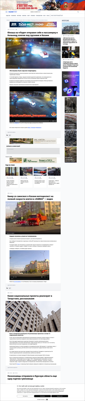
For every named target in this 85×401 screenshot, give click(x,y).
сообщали (16, 122)
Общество (8, 15)
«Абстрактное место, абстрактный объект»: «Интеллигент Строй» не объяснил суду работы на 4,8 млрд (70, 41)
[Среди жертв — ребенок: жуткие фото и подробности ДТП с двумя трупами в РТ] (54, 171)
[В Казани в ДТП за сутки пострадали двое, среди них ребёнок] (40, 171)
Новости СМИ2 (9, 156)
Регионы (16, 372)
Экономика (13, 15)
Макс (29, 127)
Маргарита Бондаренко (13, 367)
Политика (24, 15)
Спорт (28, 15)
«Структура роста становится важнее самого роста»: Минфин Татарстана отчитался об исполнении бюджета (70, 65)
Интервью (19, 15)
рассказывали (17, 281)
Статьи (48, 15)
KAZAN (13, 12)
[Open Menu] (7, 12)
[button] (33, 104)
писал (18, 364)
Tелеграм (33, 127)
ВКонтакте (38, 127)
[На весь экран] (55, 121)
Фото (44, 15)
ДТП (10, 135)
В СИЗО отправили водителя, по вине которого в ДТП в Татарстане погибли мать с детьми (12, 183)
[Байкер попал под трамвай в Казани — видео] (26, 171)
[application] (33, 104)
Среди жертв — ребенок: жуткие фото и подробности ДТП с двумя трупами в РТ (54, 182)
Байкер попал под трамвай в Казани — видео (25, 182)
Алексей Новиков (12, 132)
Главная (8, 20)
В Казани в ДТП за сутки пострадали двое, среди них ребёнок (40, 182)
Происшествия (39, 15)
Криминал (33, 15)
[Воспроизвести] (11, 121)
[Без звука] (53, 121)
